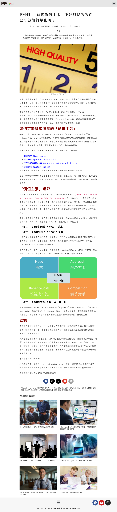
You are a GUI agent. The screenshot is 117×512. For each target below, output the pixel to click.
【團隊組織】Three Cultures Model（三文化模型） (38, 461)
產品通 (27, 390)
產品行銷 (80, 388)
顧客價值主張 (67, 390)
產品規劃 (88, 388)
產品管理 (65, 388)
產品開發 (34, 390)
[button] (114, 3)
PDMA (23, 388)
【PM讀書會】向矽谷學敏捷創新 (71, 492)
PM (27, 388)
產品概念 (57, 388)
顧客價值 (57, 390)
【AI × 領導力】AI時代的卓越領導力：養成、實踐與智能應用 (38, 493)
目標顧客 (42, 390)
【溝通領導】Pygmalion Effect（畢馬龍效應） (76, 461)
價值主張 (40, 388)
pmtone (33, 388)
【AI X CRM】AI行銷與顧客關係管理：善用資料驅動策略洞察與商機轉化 (78, 428)
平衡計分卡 (49, 388)
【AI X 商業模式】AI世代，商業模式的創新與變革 (37, 427)
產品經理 (72, 388)
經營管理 (49, 390)
